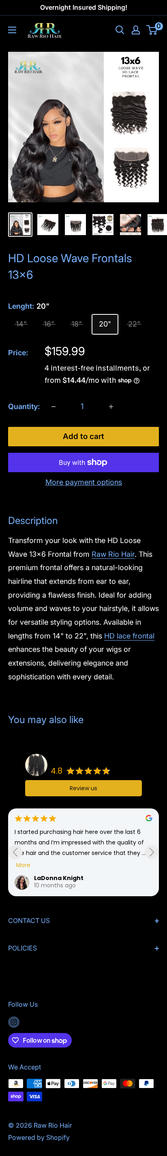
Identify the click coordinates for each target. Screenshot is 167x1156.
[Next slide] (152, 852)
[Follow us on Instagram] (13, 1022)
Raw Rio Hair (113, 554)
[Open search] (120, 29)
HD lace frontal (129, 636)
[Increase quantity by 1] (111, 406)
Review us (83, 788)
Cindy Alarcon (56, 878)
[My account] (136, 29)
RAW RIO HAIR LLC (74, 760)
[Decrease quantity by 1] (53, 406)
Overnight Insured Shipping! (83, 7)
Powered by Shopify (39, 1137)
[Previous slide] (15, 852)
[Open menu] (12, 30)
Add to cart (83, 436)
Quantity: (24, 406)
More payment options (83, 482)
